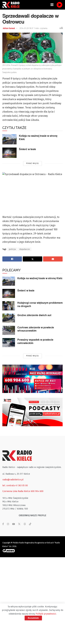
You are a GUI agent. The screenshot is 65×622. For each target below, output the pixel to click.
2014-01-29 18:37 (26, 28)
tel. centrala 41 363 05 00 (15, 485)
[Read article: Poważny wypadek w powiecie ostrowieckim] (8, 342)
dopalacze (24, 249)
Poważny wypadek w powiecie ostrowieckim (35, 341)
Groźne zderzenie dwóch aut (34, 315)
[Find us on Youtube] (13, 524)
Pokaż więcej (32, 163)
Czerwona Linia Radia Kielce (16, 491)
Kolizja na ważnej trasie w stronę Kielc (38, 137)
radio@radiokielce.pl (13, 479)
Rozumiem (33, 618)
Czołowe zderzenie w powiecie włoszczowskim (35, 328)
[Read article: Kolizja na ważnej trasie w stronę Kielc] (9, 139)
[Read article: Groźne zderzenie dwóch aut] (8, 318)
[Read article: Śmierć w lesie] (9, 153)
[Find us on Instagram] (8, 524)
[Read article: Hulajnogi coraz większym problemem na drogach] (8, 305)
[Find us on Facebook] (3, 524)
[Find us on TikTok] (30, 524)
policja (12, 249)
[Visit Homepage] (11, 5)
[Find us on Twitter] (19, 524)
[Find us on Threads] (25, 524)
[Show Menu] (51, 5)
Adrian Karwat (9, 28)
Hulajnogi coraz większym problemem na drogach (40, 304)
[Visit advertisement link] (32, 379)
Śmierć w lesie (27, 149)
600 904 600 (37, 491)
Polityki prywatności (46, 613)
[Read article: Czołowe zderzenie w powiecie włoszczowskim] (8, 330)
